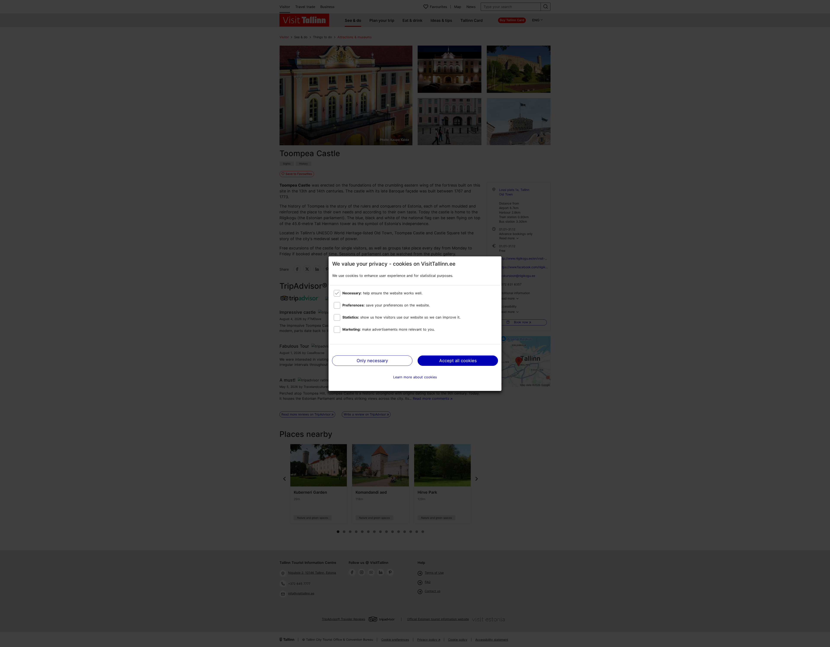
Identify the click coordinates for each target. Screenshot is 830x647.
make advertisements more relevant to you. (388, 329)
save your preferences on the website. (386, 305)
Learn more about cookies (415, 377)
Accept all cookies (458, 360)
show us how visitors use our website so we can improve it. (401, 317)
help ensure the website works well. (382, 293)
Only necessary (372, 360)
